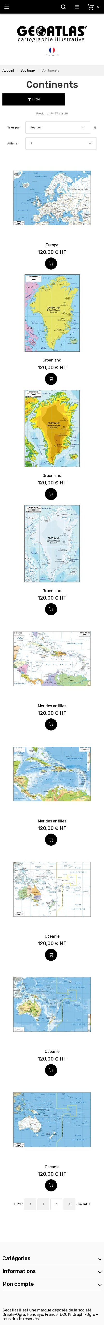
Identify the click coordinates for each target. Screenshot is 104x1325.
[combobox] (57, 127)
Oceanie (52, 936)
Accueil (8, 70)
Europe (52, 245)
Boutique (28, 70)
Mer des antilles (52, 706)
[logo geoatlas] (52, 23)
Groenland (52, 360)
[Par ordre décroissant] (95, 127)
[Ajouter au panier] (51, 263)
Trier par (13, 127)
